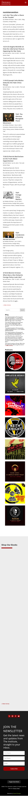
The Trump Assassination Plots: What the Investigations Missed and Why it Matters (14, 571)
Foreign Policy (12, 21)
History (8, 129)
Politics (13, 205)
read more (6, 596)
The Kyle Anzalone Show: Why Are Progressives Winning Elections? (15, 344)
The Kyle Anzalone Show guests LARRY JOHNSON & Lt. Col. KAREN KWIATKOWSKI (14, 329)
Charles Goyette (9, 675)
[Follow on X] (9, 716)
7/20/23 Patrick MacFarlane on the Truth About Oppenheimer (13, 158)
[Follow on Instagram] (12, 716)
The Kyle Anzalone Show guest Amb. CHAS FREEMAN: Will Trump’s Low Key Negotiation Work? (14, 324)
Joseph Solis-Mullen (10, 624)
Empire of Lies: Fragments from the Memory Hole (13, 672)
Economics (5, 21)
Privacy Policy (16, 788)
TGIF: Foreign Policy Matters (19, 196)
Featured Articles (13, 127)
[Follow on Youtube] (18, 716)
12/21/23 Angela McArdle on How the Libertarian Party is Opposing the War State (13, 49)
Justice (12, 129)
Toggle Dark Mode (14, 781)
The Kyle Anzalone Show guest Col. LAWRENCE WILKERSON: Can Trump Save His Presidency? (14, 334)
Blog (23, 19)
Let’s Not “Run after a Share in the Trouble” (13, 16)
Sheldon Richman (9, 19)
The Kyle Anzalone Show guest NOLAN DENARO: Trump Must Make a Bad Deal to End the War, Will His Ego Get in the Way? (14, 319)
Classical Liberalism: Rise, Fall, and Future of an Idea (13, 622)
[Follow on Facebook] (15, 716)
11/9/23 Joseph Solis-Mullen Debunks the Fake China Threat (13, 82)
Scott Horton (8, 53)
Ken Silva (7, 573)
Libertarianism (7, 205)
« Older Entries (7, 305)
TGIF (4, 131)
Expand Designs (17, 793)
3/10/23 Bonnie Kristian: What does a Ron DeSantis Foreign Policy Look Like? (13, 275)
